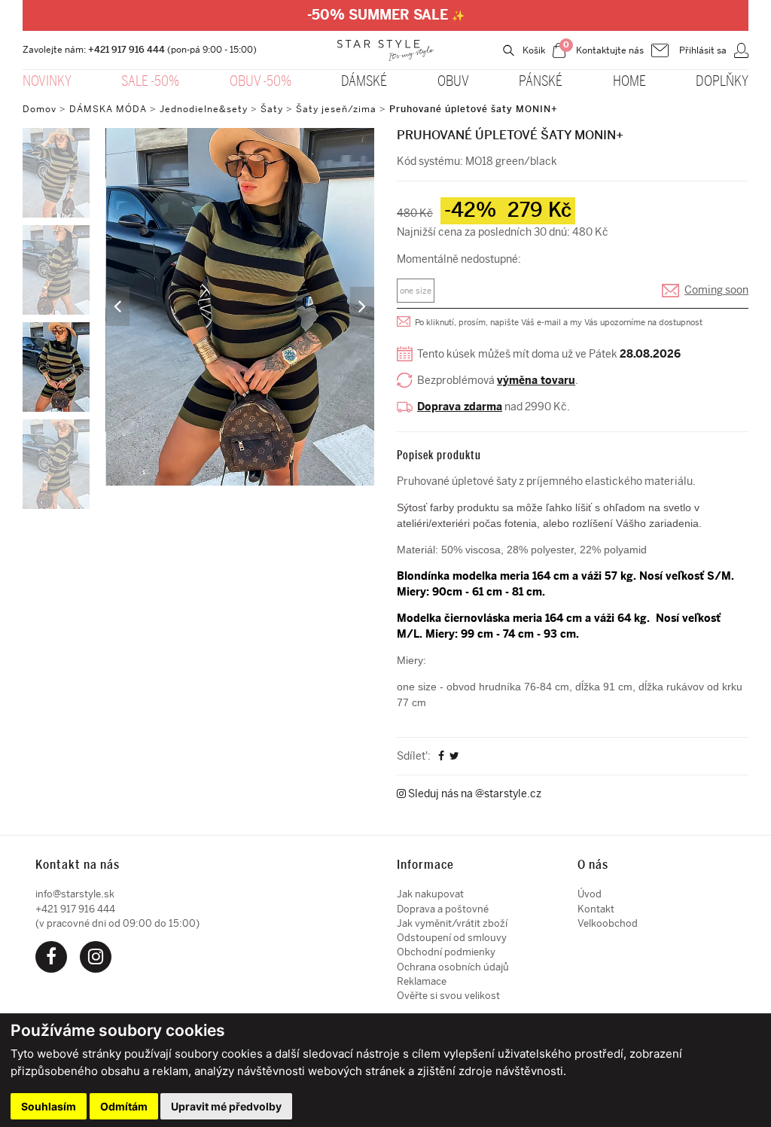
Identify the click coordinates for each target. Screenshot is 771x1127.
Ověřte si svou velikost (448, 995)
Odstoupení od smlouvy (452, 937)
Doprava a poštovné (443, 909)
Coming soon (716, 290)
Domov (39, 109)
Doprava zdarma (459, 407)
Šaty (272, 109)
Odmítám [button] (124, 1106)
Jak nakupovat (430, 894)
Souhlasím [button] (48, 1106)
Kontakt (595, 909)
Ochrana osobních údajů (453, 967)
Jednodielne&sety (204, 109)
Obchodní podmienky (446, 952)
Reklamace (421, 981)
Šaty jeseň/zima (336, 109)
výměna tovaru (536, 380)
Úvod (589, 894)
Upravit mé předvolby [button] (226, 1106)
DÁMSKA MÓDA (108, 109)
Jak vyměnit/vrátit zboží (452, 923)
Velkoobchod (607, 923)
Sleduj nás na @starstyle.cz (473, 793)
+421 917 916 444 (126, 49)
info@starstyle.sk (74, 894)
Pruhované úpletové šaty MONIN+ (473, 109)
